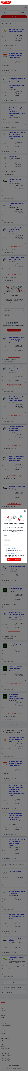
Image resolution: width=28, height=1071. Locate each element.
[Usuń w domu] (9, 540)
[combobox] (14, 540)
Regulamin (14, 548)
